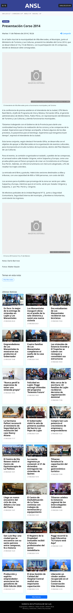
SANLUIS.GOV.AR (65, 6)
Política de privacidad (44, 608)
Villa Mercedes (8, 280)
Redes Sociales (40, 607)
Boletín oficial (50, 607)
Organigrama (23, 607)
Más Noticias (36, 597)
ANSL (33, 5)
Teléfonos (31, 607)
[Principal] (4, 5)
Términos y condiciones (29, 608)
